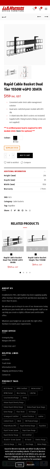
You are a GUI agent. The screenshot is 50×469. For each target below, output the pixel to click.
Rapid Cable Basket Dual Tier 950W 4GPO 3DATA (13, 260)
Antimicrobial (36, 388)
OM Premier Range (31, 421)
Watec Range (41, 444)
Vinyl (19, 444)
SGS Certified (26, 435)
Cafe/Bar (33, 393)
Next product (46, 16)
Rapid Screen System (11, 430)
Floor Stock (21, 412)
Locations (6, 359)
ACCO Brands (8, 388)
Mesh (19, 421)
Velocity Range (9, 444)
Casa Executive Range (11, 398)
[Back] (4, 16)
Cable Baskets (18, 201)
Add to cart (25, 155)
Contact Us (6, 375)
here (19, 131)
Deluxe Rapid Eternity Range (13, 402)
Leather (40, 416)
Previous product (39, 16)
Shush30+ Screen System (12, 440)
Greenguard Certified (11, 416)
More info (30, 465)
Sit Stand (28, 440)
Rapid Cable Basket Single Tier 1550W (37, 258)
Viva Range (29, 444)
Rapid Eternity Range (27, 426)
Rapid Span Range (29, 430)
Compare (27, 162)
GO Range (32, 412)
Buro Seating (21, 393)
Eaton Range (8, 412)
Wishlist (35, 8)
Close (20, 465)
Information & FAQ (9, 367)
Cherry (25, 398)
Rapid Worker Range (11, 435)
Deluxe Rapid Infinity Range (13, 407)
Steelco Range (40, 440)
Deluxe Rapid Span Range (36, 407)
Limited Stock (8, 421)
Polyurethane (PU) (10, 426)
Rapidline (11, 206)
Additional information (15, 171)
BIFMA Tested (8, 393)
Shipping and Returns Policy (12, 371)
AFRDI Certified (22, 388)
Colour (7, 138)
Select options (6, 249)
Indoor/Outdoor (28, 416)
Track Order (6, 363)
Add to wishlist (13, 162)
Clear (16, 142)
